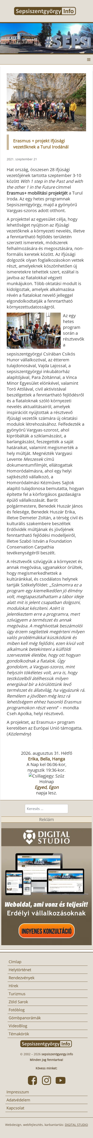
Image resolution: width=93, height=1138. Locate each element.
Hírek (13, 985)
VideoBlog (18, 1025)
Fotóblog (17, 1009)
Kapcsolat (15, 1107)
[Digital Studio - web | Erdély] (46, 883)
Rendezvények (21, 977)
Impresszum (17, 1091)
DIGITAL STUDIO (76, 1125)
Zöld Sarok (18, 1001)
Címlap (15, 961)
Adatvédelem (18, 1099)
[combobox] (46, 808)
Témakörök (19, 1033)
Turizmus (17, 993)
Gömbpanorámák (25, 1017)
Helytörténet (20, 969)
